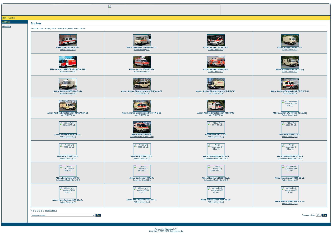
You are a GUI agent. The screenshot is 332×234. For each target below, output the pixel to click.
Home (4, 18)
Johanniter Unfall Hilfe (142, 180)
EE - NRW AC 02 (142, 93)
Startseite (6, 26)
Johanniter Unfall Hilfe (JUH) (142, 137)
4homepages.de (176, 231)
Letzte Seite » (51, 210)
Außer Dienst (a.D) (68, 49)
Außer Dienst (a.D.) (142, 49)
